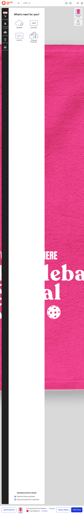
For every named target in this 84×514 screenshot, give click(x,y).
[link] (7, 3)
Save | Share (63, 510)
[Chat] (70, 3)
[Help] (66, 3)
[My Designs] (18, 3)
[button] (5, 16)
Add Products (9, 510)
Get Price (77, 510)
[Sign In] (78, 3)
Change (52, 508)
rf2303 (25, 3)
